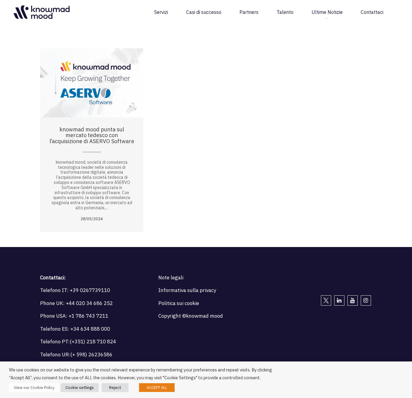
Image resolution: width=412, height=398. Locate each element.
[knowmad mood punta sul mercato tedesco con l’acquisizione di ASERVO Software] (91, 82)
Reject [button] (115, 387)
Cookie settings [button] (79, 387)
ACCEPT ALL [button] (157, 387)
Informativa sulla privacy (187, 290)
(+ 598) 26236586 (91, 354)
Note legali (170, 277)
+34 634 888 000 (90, 329)
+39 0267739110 (90, 290)
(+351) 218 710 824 (93, 341)
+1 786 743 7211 (88, 316)
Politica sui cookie (178, 303)
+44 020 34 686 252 (89, 303)
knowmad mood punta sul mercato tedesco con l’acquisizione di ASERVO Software (91, 135)
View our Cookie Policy (34, 387)
